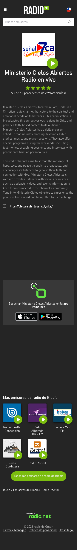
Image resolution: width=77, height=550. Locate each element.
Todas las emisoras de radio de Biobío (38, 476)
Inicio (6, 490)
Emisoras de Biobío (25, 490)
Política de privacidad (43, 530)
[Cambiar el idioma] (69, 10)
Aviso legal (66, 530)
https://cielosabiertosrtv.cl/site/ (31, 206)
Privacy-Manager (14, 530)
